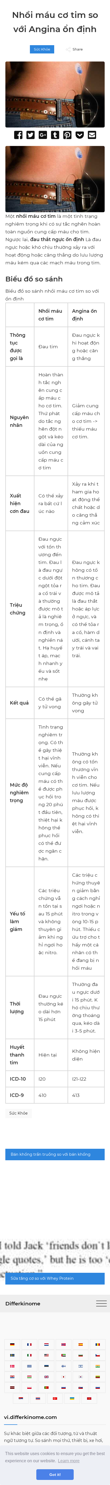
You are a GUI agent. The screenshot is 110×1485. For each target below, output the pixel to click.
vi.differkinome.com (30, 1417)
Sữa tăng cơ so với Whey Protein (42, 1278)
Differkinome (22, 1303)
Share (78, 49)
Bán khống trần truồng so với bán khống (51, 1154)
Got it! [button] (55, 1474)
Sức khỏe (42, 49)
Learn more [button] (69, 1461)
